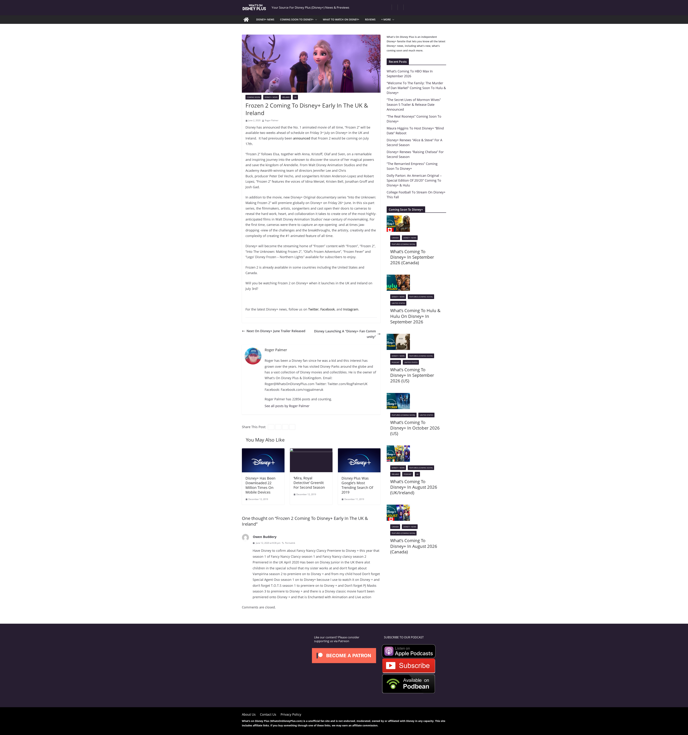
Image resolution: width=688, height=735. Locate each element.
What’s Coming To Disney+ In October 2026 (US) (415, 427)
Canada (395, 237)
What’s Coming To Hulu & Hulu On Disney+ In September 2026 (415, 315)
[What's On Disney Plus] (246, 19)
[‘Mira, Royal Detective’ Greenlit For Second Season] (311, 451)
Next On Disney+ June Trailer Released (276, 331)
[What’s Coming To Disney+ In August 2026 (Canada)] (398, 507)
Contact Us (268, 714)
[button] (315, 19)
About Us (249, 714)
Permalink (290, 542)
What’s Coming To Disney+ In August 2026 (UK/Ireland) (413, 486)
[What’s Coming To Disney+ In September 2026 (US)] (398, 336)
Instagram (350, 309)
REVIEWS (370, 19)
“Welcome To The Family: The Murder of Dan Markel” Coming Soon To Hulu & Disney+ (416, 88)
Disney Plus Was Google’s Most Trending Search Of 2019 (357, 485)
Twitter (313, 309)
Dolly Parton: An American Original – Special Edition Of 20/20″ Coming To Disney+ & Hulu (414, 180)
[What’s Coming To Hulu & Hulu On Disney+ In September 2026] (398, 277)
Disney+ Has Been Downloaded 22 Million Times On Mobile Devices (260, 485)
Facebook (327, 309)
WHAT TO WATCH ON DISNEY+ (341, 19)
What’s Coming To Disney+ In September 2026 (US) (412, 375)
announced (301, 138)
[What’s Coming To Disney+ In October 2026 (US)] (398, 395)
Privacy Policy (291, 714)
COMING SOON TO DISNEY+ (297, 19)
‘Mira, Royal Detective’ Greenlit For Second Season (309, 483)
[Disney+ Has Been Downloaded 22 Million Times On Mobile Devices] (263, 451)
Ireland (286, 97)
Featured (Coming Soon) (403, 244)
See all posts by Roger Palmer (287, 406)
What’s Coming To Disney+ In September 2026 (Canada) (412, 256)
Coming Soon (253, 97)
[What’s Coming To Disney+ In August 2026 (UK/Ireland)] (398, 448)
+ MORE (386, 19)
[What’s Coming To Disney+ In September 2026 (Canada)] (398, 218)
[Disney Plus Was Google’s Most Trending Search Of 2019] (359, 451)
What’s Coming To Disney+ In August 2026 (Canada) (413, 545)
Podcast (396, 362)
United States (398, 303)
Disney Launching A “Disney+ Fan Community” (345, 334)
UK (295, 97)
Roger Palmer (271, 120)
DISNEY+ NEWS (265, 19)
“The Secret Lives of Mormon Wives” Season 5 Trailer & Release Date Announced (414, 105)
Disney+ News (271, 97)
